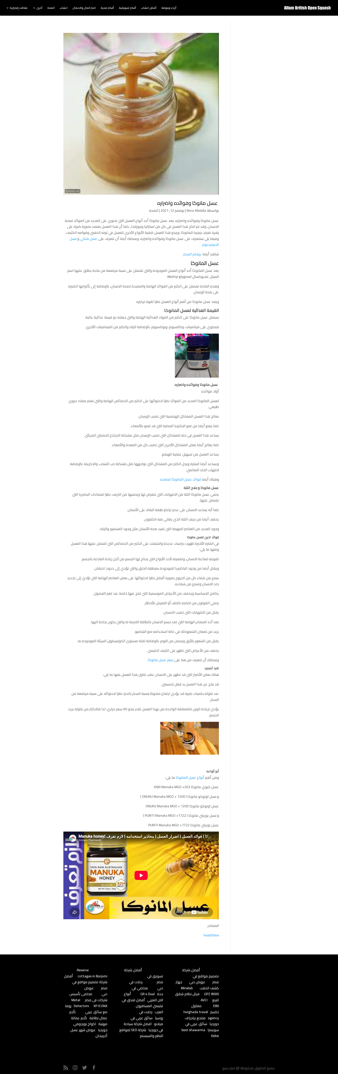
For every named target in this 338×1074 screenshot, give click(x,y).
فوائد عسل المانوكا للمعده (180, 479)
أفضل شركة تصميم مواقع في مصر (85, 982)
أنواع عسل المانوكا (190, 777)
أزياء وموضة (168, 8)
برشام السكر (192, 254)
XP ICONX (100, 1006)
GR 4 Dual (147, 994)
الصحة (51, 8)
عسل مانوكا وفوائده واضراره (188, 203)
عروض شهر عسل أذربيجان (88, 1033)
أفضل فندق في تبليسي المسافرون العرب (142, 1006)
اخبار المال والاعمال (84, 8)
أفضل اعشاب (148, 8)
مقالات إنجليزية (18, 8)
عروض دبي (197, 982)
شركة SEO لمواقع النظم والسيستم (141, 1033)
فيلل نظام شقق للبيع (197, 997)
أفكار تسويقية (127, 8)
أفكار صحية (107, 8)
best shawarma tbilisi (200, 1033)
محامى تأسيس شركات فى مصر (88, 997)
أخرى (39, 8)
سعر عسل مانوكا (160, 660)
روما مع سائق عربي (86, 1009)
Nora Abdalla (196, 210)
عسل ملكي (88, 238)
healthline (211, 935)
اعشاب (63, 8)
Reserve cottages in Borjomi (92, 973)
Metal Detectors (80, 1003)
